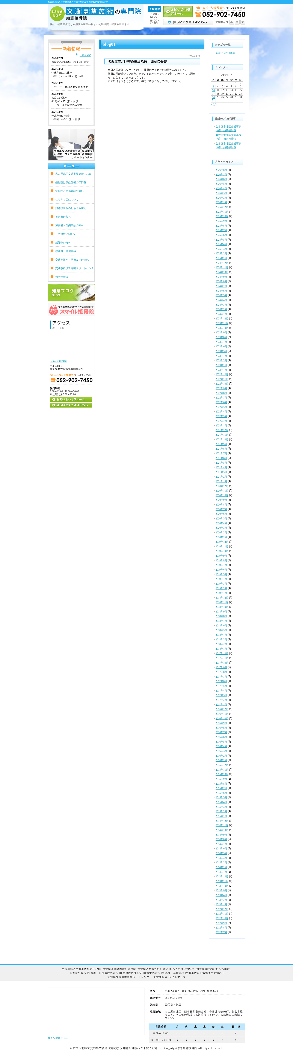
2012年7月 (221, 932)
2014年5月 (221, 853)
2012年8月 (221, 927)
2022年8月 (221, 393)
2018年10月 (222, 606)
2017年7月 (221, 676)
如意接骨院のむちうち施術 (70, 208)
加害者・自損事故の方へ (69, 225)
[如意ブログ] (71, 299)
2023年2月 (221, 365)
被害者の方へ (63, 216)
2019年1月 (221, 592)
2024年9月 (221, 276)
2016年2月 (221, 755)
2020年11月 (222, 490)
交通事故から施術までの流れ (72, 259)
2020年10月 (222, 495)
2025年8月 (221, 225)
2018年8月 (221, 616)
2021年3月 (221, 471)
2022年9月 (221, 388)
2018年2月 (221, 644)
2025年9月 (221, 221)
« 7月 (214, 104)
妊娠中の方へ (63, 242)
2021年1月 (221, 481)
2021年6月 (221, 458)
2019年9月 (221, 555)
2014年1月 (221, 872)
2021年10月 (222, 439)
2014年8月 (221, 839)
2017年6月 (221, 681)
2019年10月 (222, 551)
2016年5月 (221, 741)
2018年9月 (221, 611)
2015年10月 (222, 774)
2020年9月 (221, 499)
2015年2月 (221, 811)
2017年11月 (222, 658)
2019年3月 (221, 583)
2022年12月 (222, 374)
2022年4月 (221, 411)
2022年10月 (222, 383)
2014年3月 (221, 862)
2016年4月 (221, 746)
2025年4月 (221, 244)
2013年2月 (221, 899)
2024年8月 (221, 281)
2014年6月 (221, 848)
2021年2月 (221, 476)
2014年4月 (221, 858)
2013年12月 (222, 876)
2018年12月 (222, 597)
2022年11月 (222, 379)
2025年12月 (222, 207)
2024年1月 (221, 314)
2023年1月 (221, 369)
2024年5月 (221, 295)
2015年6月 (221, 792)
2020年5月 (221, 518)
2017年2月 (221, 699)
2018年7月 (221, 620)
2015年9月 (221, 778)
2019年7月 (221, 565)
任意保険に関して (65, 233)
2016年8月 (221, 727)
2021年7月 (221, 453)
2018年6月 (221, 625)
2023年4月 (221, 355)
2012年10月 (222, 918)
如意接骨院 (61, 276)
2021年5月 (221, 462)
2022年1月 (221, 425)
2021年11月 (222, 434)
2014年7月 (221, 844)
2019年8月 (221, 560)
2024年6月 (221, 290)
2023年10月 (222, 328)
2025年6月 (221, 235)
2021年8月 (221, 448)
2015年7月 (221, 788)
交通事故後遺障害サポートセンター (74, 269)
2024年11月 (222, 267)
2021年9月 (221, 444)
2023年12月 (222, 318)
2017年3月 (221, 695)
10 (213, 90)
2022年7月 (221, 397)
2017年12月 (222, 653)
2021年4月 (221, 467)
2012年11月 (222, 913)
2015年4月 (221, 802)
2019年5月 (221, 574)
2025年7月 (221, 230)
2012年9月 (221, 923)
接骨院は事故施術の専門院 (70, 182)
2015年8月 (221, 783)
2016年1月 (221, 760)
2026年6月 (221, 179)
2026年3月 (221, 193)
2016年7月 (221, 732)
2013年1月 (221, 904)
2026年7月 (221, 174)
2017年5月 (221, 685)
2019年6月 (221, 569)
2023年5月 (221, 351)
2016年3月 (221, 751)
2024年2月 (221, 309)
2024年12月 (222, 262)
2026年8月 (221, 169)
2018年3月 (221, 639)
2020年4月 (221, 523)
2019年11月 (222, 546)
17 (213, 93)
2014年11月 (222, 825)
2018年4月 (221, 634)
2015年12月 (222, 765)
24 (213, 97)
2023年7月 (221, 342)
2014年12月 (222, 820)
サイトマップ (177, 977)
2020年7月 (221, 509)
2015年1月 (221, 816)
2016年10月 (222, 718)
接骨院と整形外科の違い (69, 190)
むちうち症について (67, 199)
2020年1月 (221, 537)
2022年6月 (221, 402)
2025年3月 (221, 248)
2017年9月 (221, 667)
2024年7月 (221, 286)
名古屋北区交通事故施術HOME (73, 173)
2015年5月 (221, 797)
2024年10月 (222, 272)
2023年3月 (221, 360)
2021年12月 (222, 430)
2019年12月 (222, 541)
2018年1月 (221, 648)
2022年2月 (221, 420)
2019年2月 (221, 588)
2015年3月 (221, 806)
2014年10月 (222, 830)
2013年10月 (222, 885)
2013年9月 (221, 890)
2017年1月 (221, 704)
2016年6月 (221, 737)
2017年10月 (222, 662)
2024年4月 (221, 300)
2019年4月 (221, 578)
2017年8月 (221, 672)
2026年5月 (221, 183)
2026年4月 (221, 188)
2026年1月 (221, 202)
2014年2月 (221, 867)
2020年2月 (221, 532)
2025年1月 (221, 258)
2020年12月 (222, 485)
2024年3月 (221, 304)
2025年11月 (222, 211)
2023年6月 (221, 346)
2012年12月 (222, 909)
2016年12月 (222, 709)
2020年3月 (221, 527)
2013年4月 (221, 895)
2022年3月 (221, 416)
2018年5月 (221, 630)
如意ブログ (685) (225, 52)
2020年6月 (221, 513)
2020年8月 (221, 504)
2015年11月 (222, 769)
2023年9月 (221, 332)
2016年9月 (221, 723)
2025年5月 (221, 239)
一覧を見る (85, 55)
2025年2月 (221, 253)
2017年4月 (221, 690)
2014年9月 (221, 834)
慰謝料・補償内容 (65, 251)
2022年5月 (221, 406)
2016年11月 (222, 713)
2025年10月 (222, 216)
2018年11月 (222, 602)
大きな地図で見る (58, 1038)
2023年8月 (221, 337)
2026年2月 (221, 197)
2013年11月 (222, 881)
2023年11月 (222, 323)
